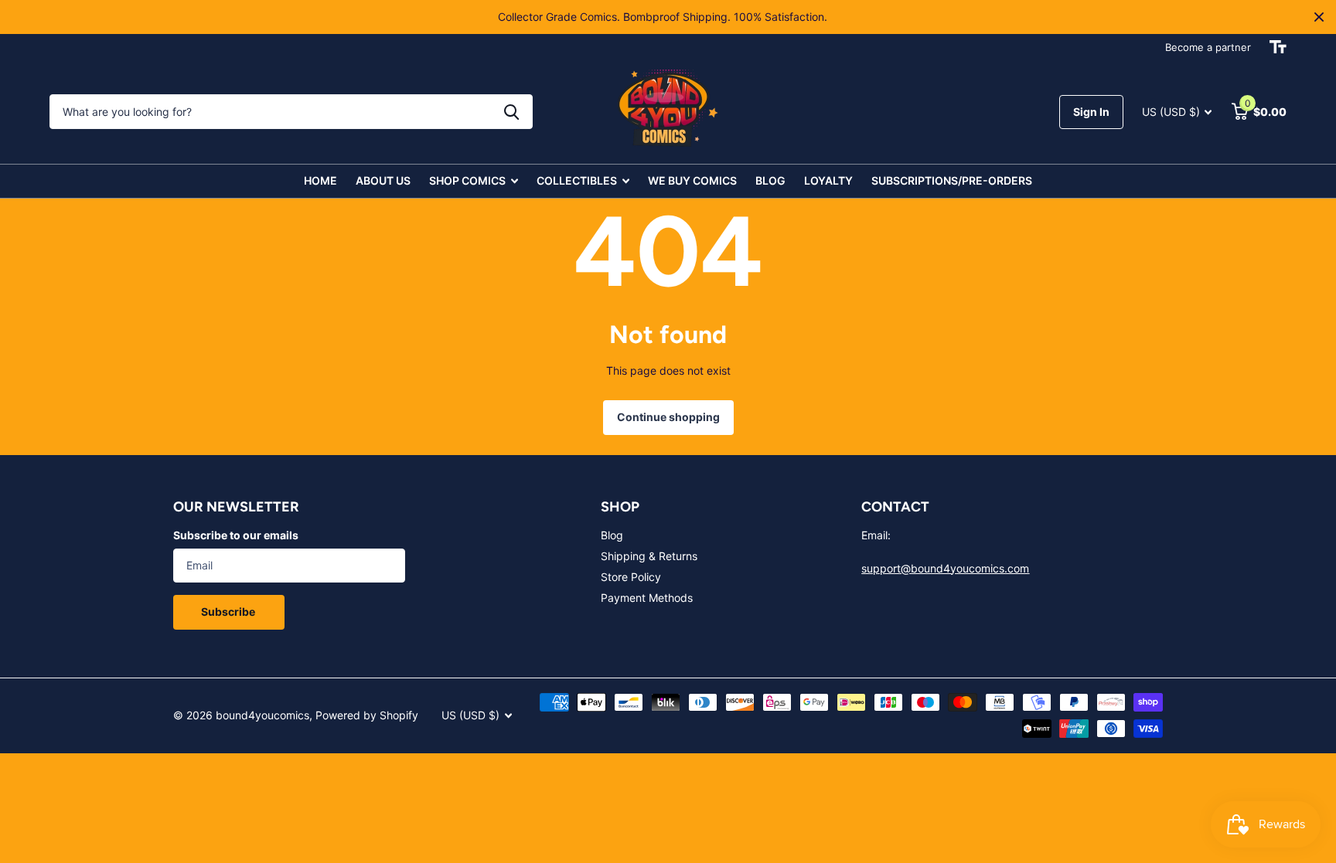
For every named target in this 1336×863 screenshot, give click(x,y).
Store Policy (631, 576)
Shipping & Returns (649, 555)
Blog (612, 535)
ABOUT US (383, 180)
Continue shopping (668, 416)
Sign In (1091, 111)
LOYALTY (828, 180)
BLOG (770, 180)
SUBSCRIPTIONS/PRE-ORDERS (951, 180)
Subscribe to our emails (235, 535)
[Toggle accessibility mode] (1278, 47)
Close (1319, 17)
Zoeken (511, 111)
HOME (320, 180)
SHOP (620, 506)
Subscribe (229, 611)
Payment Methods (647, 597)
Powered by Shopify (366, 715)
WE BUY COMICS (692, 180)
